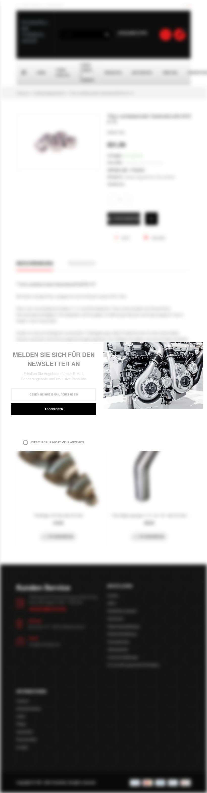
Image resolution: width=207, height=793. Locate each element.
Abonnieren (53, 409)
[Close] (200, 345)
